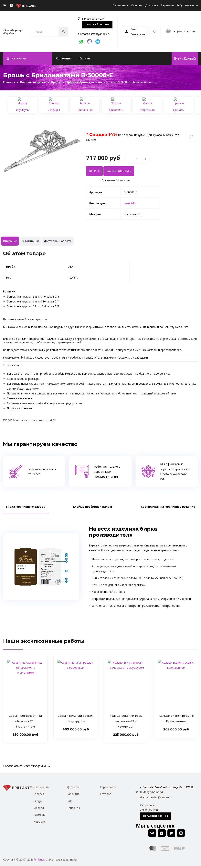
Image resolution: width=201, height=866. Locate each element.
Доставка (151, 5)
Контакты (191, 5)
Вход (133, 29)
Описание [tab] (10, 241)
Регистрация (138, 34)
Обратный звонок (97, 24)
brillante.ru (41, 859)
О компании (120, 5)
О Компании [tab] (30, 241)
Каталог (105, 794)
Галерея (136, 5)
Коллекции (64, 58)
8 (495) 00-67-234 (93, 18)
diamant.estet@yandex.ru (94, 34)
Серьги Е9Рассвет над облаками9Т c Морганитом (25, 721)
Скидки (84, 58)
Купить (94, 171)
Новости (39, 821)
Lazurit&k (130, 203)
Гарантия (167, 5)
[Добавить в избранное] (191, 137)
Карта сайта (108, 787)
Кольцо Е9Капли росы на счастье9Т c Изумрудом (126, 721)
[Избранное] (155, 31)
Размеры (39, 815)
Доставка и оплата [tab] (58, 241)
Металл (38, 808)
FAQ (179, 5)
